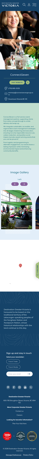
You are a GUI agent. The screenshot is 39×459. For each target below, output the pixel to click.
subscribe (37, 269)
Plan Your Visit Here (19, 423)
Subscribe (29, 374)
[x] (28, 82)
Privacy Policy (28, 455)
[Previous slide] (15, 184)
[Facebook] (14, 387)
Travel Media (13, 367)
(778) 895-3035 (14, 88)
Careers (19, 415)
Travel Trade (13, 361)
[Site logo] (10, 4)
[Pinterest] (8, 387)
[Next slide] (24, 184)
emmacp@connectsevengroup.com (20, 94)
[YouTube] (25, 387)
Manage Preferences (13, 455)
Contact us (19, 411)
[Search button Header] (24, 4)
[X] (31, 387)
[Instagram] (19, 387)
